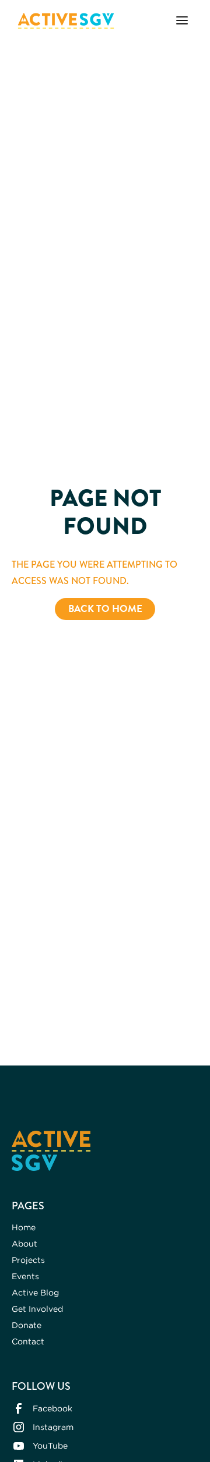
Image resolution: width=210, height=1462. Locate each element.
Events (25, 1276)
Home (24, 1227)
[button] (182, 21)
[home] (63, 21)
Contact (28, 1341)
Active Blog (35, 1292)
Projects (28, 1259)
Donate (26, 1325)
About (24, 1243)
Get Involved (37, 1308)
